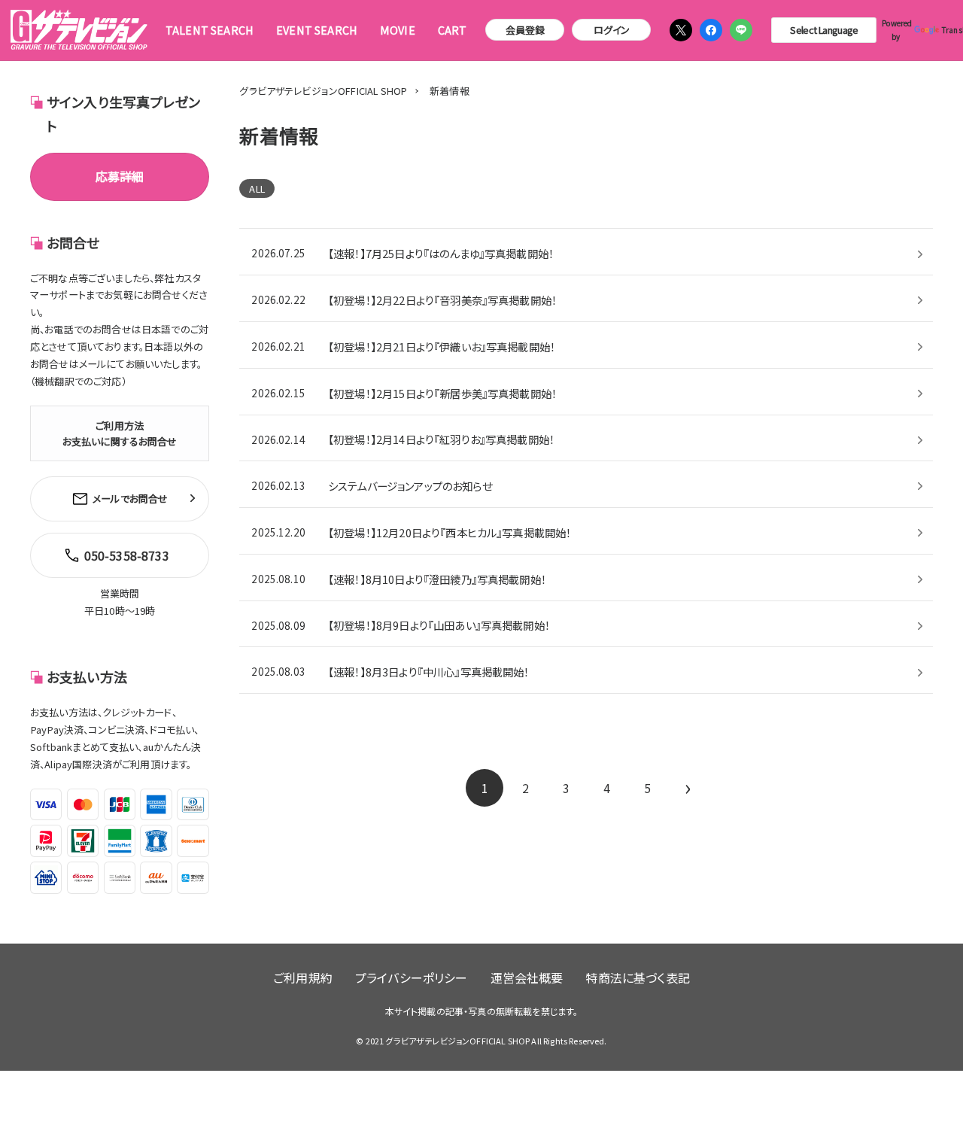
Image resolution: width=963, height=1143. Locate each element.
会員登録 (525, 30)
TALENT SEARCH (210, 30)
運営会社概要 (527, 977)
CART (452, 30)
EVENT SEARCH (316, 30)
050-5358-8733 (126, 555)
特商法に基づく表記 (637, 977)
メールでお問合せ (130, 498)
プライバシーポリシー (411, 977)
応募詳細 (120, 176)
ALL (256, 188)
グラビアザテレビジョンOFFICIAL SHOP (323, 91)
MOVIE (397, 30)
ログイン (612, 30)
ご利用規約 (303, 977)
